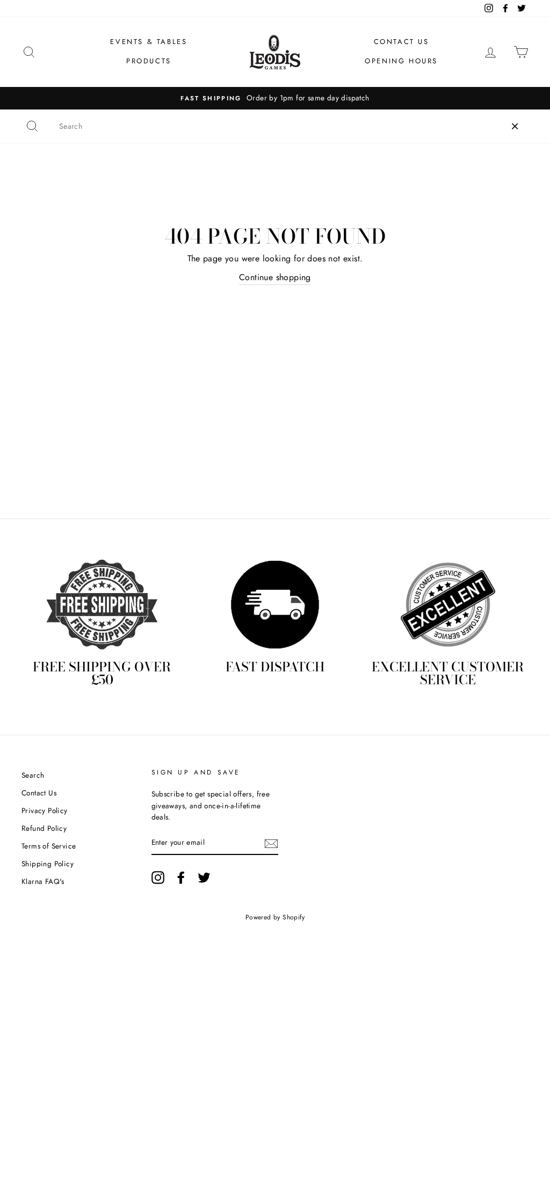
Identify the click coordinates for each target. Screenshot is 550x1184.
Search (32, 775)
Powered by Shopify (275, 917)
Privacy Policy (44, 810)
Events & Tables (148, 41)
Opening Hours (401, 61)
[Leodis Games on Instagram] (157, 877)
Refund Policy (44, 828)
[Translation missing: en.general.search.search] (32, 126)
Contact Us (401, 41)
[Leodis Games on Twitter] (204, 877)
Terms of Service (48, 846)
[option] (275, 98)
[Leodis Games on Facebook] (181, 877)
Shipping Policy (47, 863)
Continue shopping (275, 277)
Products (148, 61)
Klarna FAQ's (42, 881)
